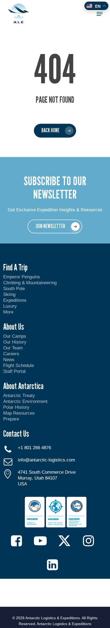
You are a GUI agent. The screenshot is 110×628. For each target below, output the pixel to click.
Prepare (11, 419)
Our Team (13, 347)
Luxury (10, 306)
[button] (100, 13)
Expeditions (15, 300)
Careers (11, 353)
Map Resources (19, 413)
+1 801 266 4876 (34, 447)
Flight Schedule (18, 365)
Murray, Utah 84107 (37, 478)
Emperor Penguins (21, 276)
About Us (13, 326)
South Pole (14, 288)
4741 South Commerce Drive (47, 472)
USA (22, 483)
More (8, 312)
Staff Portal (14, 371)
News (8, 359)
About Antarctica (23, 386)
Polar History (16, 407)
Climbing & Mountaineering (30, 282)
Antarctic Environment (25, 401)
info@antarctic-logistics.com (46, 459)
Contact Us (16, 433)
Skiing (9, 294)
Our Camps (14, 336)
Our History (14, 342)
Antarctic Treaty (19, 395)
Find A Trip (15, 267)
